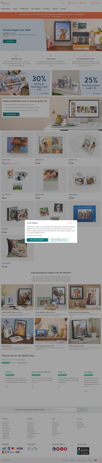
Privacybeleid (38, 235)
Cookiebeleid (30, 235)
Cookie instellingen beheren (58, 240)
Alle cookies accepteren (37, 240)
